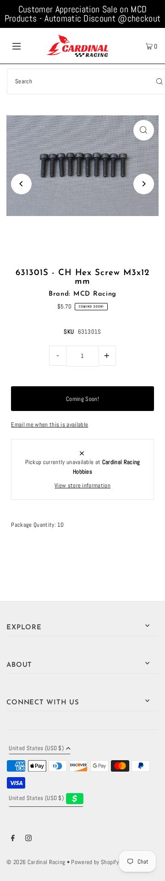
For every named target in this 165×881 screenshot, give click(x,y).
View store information (82, 485)
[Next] (143, 183)
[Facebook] (13, 839)
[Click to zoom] (143, 130)
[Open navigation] (26, 45)
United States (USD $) (36, 749)
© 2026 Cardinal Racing (35, 862)
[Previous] (21, 183)
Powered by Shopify (95, 862)
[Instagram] (28, 839)
